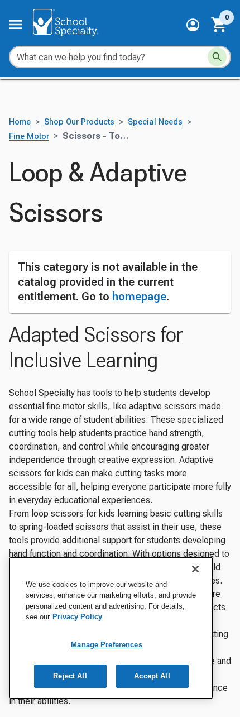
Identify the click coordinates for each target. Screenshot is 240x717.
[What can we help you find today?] (217, 56)
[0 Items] (219, 25)
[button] (192, 24)
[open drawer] (15, 24)
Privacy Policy (77, 617)
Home (20, 122)
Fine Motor (29, 136)
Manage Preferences (106, 644)
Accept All (152, 676)
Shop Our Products (79, 122)
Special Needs (155, 122)
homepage (139, 296)
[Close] (195, 569)
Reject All (70, 676)
